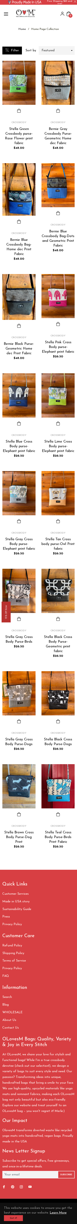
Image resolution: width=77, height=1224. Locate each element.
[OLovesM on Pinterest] (13, 1187)
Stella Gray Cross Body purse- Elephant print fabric (19, 544)
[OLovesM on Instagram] (22, 1187)
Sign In (62, 14)
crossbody (18, 122)
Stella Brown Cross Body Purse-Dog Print (19, 837)
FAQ (5, 976)
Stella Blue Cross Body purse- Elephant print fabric (19, 446)
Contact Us (10, 1027)
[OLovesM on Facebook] (4, 1187)
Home (22, 29)
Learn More (58, 1212)
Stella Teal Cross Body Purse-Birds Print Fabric (58, 837)
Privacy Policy (12, 924)
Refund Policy (12, 945)
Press (6, 916)
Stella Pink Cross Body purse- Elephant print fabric (58, 347)
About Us (9, 1020)
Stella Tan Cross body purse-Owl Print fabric (58, 544)
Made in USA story (16, 901)
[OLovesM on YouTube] (30, 1187)
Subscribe (66, 1174)
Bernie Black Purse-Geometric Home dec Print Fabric (19, 348)
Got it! (13, 1218)
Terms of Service (14, 960)
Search (7, 997)
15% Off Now (6, 612)
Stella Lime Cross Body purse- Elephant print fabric (58, 446)
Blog (5, 1004)
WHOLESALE (12, 1012)
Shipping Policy (13, 953)
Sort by (30, 50)
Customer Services (15, 893)
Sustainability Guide (16, 909)
